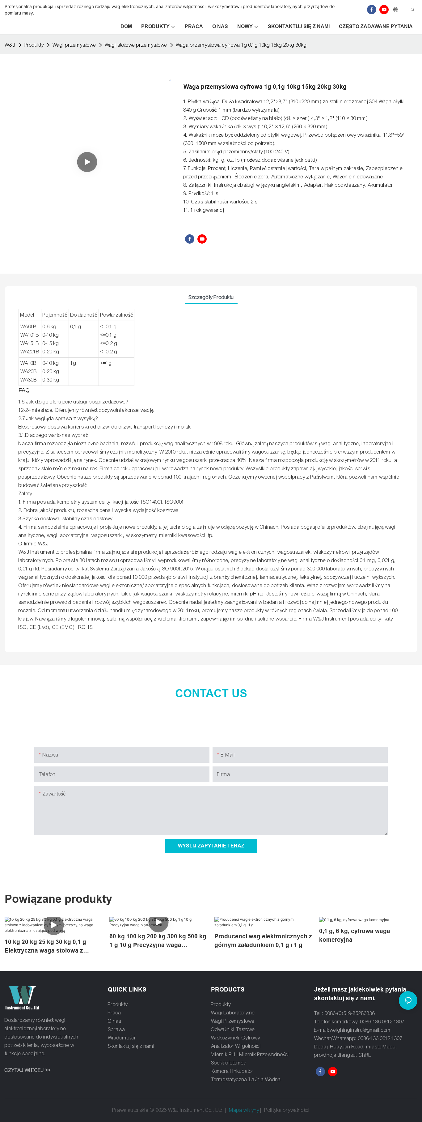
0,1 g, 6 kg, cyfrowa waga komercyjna (354, 935)
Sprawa (116, 1029)
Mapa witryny (244, 1110)
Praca (114, 1012)
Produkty (34, 45)
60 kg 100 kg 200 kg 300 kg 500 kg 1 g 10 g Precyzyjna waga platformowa (157, 941)
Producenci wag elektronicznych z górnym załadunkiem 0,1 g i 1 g (263, 941)
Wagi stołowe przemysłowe (136, 45)
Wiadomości (122, 1038)
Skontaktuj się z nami (131, 1046)
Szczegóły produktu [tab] (211, 297)
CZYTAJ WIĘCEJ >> (28, 1070)
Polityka (273, 1110)
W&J (10, 45)
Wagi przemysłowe (74, 45)
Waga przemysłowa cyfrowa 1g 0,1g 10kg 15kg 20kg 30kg (241, 45)
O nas (114, 1021)
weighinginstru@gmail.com (360, 1030)
